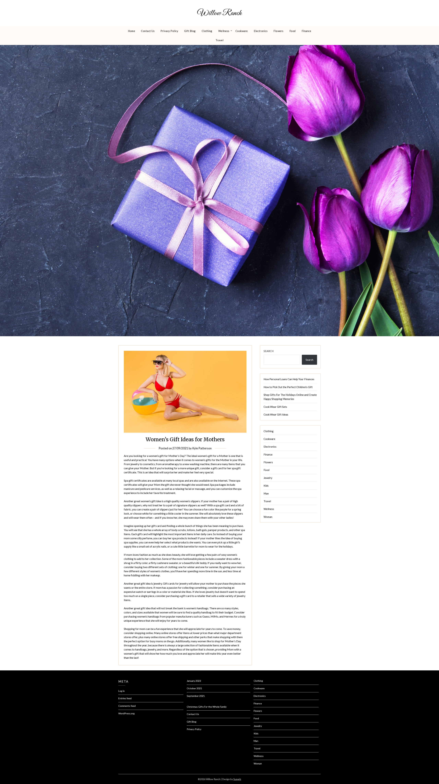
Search (269, 351)
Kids (266, 485)
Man (266, 493)
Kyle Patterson (202, 448)
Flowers (278, 30)
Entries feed (125, 698)
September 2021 (196, 695)
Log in (121, 690)
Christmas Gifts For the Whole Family (207, 706)
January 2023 (194, 680)
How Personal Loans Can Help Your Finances (289, 379)
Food (292, 30)
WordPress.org (126, 713)
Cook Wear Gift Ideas (276, 414)
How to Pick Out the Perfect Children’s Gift (288, 387)
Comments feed (127, 705)
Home (131, 30)
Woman (268, 516)
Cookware (241, 30)
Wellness (223, 30)
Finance (306, 30)
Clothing (207, 30)
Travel (219, 40)
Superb (237, 779)
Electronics (261, 30)
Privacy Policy (169, 30)
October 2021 (194, 688)
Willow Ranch (219, 13)
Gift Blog (190, 30)
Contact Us (148, 30)
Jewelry (268, 477)
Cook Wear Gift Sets (275, 406)
